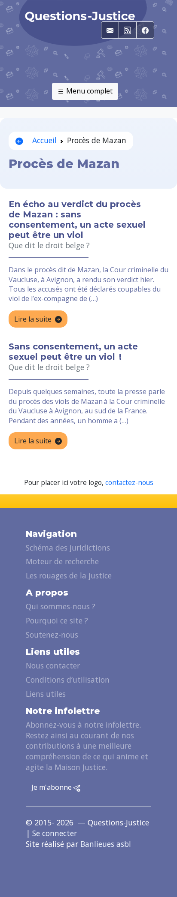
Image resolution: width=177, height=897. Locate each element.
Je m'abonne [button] (52, 787)
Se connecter (54, 833)
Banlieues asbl (105, 844)
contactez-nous (129, 482)
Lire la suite (33, 319)
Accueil (43, 140)
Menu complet (88, 91)
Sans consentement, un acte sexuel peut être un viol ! (73, 351)
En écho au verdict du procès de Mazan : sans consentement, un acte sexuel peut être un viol (77, 219)
